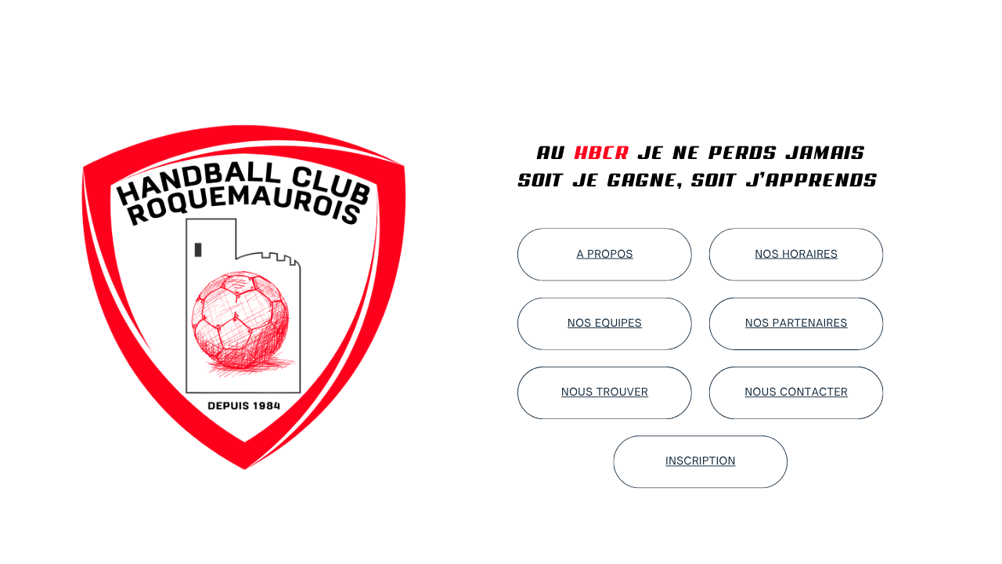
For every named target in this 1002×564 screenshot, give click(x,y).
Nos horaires (796, 254)
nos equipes (605, 323)
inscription (700, 461)
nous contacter (797, 392)
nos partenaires (796, 323)
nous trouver (604, 392)
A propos (604, 254)
